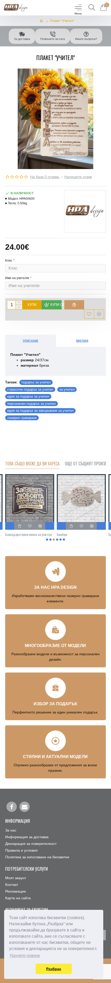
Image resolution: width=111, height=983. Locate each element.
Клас (8, 260)
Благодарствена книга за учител (28, 534)
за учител (67, 389)
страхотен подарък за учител (30, 389)
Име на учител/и (17, 278)
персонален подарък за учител (31, 404)
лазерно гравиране (22, 418)
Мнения (82, 340)
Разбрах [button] (53, 969)
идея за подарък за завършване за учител (40, 411)
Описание (30, 340)
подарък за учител (36, 382)
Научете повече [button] (25, 955)
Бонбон (62, 534)
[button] (47, 540)
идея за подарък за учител (28, 396)
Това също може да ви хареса (32, 464)
